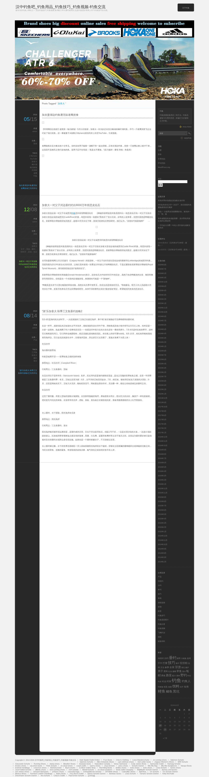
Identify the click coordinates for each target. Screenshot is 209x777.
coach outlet (81, 766)
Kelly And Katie (168, 774)
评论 (161, 163)
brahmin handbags (22, 768)
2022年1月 (162, 394)
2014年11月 (162, 540)
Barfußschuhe (56, 768)
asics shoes (123, 766)
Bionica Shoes (20, 774)
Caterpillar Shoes (128, 772)
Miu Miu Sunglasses (169, 766)
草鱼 (179, 671)
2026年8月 (162, 265)
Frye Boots (107, 760)
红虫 (170, 671)
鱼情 (186, 686)
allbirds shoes (40, 770)
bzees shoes (175, 768)
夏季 (179, 658)
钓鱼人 (186, 681)
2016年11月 (162, 441)
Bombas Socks (115, 774)
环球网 (34, 170)
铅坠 (166, 687)
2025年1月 (162, 303)
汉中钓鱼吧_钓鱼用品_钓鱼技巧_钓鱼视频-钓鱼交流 (60, 7)
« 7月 (165, 738)
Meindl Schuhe (88, 770)
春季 (167, 667)
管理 (159, 607)
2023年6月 (162, 359)
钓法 (164, 681)
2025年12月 (162, 282)
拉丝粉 (184, 662)
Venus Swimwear (120, 764)
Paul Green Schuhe (76, 776)
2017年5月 (162, 420)
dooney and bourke (169, 770)
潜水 (35, 361)
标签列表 (188, 138)
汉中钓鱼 (91, 776)
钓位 (189, 676)
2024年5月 (162, 329)
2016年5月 (162, 467)
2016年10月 (162, 445)
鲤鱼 (161, 691)
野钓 (183, 675)
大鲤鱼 (183, 658)
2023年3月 (162, 368)
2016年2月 (162, 480)
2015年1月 (162, 532)
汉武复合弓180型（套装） (178, 250)
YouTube (33, 159)
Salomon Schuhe (177, 760)
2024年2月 (162, 342)
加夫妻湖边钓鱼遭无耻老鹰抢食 (60, 114)
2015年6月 (162, 510)
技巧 (159, 594)
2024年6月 (162, 325)
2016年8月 (162, 454)
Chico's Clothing (122, 760)
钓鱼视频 (161, 628)
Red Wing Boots (105, 768)
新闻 (35, 144)
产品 (35, 340)
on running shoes (160, 760)
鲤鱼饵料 (161, 641)
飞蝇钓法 (161, 633)
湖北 (183, 667)
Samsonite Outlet (157, 764)
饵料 (159, 637)
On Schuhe (154, 772)
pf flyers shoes (58, 772)
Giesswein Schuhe (22, 764)
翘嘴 (174, 671)
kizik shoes (147, 768)
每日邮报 (33, 167)
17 (160, 725)
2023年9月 (162, 351)
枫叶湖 (34, 164)
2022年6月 (162, 381)
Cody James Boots (138, 764)
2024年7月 (162, 321)
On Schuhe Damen (170, 772)
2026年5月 (162, 273)
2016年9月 (162, 450)
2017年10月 (162, 407)
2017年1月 (162, 433)
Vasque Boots (186, 766)
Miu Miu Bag (152, 766)
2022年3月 (162, 385)
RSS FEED (187, 127)
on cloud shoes (67, 766)
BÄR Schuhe (183, 762)
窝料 (166, 671)
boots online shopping (124, 770)
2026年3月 (162, 278)
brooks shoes (20, 766)
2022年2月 (162, 389)
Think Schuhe (51, 766)
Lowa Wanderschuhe (140, 760)
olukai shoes (55, 764)
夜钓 (159, 590)
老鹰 (35, 173)
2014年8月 (162, 553)
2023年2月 (162, 372)
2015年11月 (162, 493)
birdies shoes (121, 768)
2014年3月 (162, 557)
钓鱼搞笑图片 (163, 620)
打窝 (165, 663)
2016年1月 (162, 484)
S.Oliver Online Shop (87, 768)
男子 (160, 671)
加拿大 (34, 162)
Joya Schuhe (109, 766)
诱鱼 (163, 675)
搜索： (160, 179)
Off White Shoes (111, 772)
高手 (182, 687)
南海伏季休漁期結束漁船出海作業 (171, 200)
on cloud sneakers (105, 770)
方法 (162, 667)
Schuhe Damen (138, 766)
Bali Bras (142, 772)
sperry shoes (95, 766)
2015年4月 (162, 519)
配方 (174, 676)
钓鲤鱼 (160, 687)
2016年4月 (162, 471)
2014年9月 (162, 549)
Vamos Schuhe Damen (96, 774)
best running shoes (57, 770)
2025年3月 (162, 295)
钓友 (159, 681)
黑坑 (176, 691)
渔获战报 (161, 603)
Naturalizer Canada (102, 764)
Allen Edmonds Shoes (105, 762)
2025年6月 (162, 286)
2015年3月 (162, 523)
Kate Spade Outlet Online (90, 760)
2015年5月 (162, 514)
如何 (189, 658)
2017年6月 (162, 415)
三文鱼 (34, 352)
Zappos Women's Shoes (164, 762)
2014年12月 (162, 536)
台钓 (159, 585)
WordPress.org (164, 167)
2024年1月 (162, 346)
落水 (184, 671)
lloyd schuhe (70, 768)
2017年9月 (162, 411)
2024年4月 (162, 333)
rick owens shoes (22, 772)
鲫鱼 (169, 691)
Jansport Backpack (40, 772)
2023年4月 (162, 364)
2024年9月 (162, 316)
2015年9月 (162, 497)
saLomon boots (36, 766)
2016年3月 (162, 476)
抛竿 (177, 663)
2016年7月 (162, 458)
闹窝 (170, 687)
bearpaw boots (85, 764)
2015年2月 (162, 527)
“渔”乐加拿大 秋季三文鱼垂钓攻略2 (62, 311)
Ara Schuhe (45, 776)
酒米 (178, 676)
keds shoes (134, 768)
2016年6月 (162, 463)
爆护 (187, 667)
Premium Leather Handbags (41, 774)
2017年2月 (162, 428)
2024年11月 (162, 308)
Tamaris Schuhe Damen (149, 774)
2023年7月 (162, 355)
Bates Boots (61, 774)
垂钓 (35, 358)
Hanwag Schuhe (173, 764)
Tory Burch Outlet (77, 774)
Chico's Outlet (59, 776)
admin (34, 131)
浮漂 (178, 667)
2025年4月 (162, 290)
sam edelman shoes (126, 762)
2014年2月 (162, 562)
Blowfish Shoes (69, 764)
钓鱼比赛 (161, 624)
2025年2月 (162, 299)
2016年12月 (162, 437)
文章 (161, 159)
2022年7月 (162, 376)
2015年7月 (162, 506)
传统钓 (160, 581)
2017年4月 (162, 424)
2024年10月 (162, 312)
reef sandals (74, 770)
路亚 (159, 611)
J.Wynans (33, 156)
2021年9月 (162, 402)
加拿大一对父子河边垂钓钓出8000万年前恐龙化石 (71, 205)
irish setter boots (144, 762)
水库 (171, 667)
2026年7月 (162, 269)
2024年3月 (162, 338)
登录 (159, 154)
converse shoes (40, 768)
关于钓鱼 (185, 8)
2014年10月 (162, 544)
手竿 (160, 663)
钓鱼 (35, 176)
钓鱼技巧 (161, 615)
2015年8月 (162, 501)
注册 (159, 150)
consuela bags (73, 772)
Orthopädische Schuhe (92, 772)
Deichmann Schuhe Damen (26, 776)
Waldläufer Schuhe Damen (147, 770)
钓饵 (169, 681)
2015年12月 (162, 488)
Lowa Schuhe (161, 768)
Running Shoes (40, 764)
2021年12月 (162, 398)
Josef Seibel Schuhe (23, 770)
